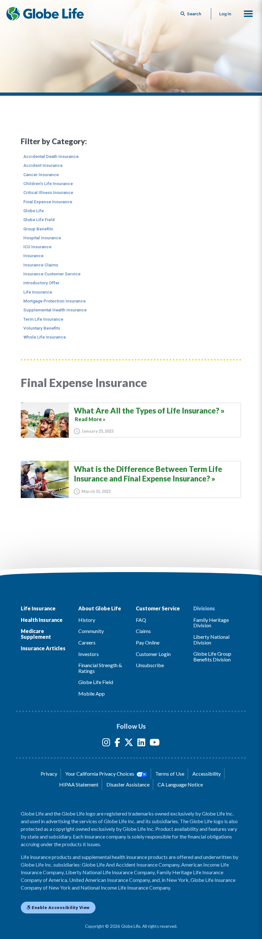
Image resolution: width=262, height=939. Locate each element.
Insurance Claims (40, 264)
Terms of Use (169, 774)
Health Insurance (42, 620)
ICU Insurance (37, 246)
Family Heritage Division (211, 623)
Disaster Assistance (128, 784)
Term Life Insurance (43, 319)
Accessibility (206, 774)
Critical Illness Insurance (48, 192)
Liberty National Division (211, 639)
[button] (248, 13)
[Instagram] (106, 744)
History (86, 620)
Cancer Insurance (41, 174)
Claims (143, 631)
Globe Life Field (39, 219)
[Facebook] (117, 744)
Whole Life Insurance (44, 336)
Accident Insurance (43, 165)
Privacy (49, 774)
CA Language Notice (180, 784)
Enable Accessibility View (60, 907)
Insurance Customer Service (52, 273)
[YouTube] (155, 744)
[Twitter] (128, 744)
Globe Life (33, 210)
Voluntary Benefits (41, 328)
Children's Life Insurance (48, 183)
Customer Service (158, 608)
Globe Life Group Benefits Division (212, 656)
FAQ (141, 620)
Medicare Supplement (36, 634)
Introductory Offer (41, 282)
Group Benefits (38, 228)
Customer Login (153, 654)
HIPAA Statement (78, 784)
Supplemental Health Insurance (55, 309)
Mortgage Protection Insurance (54, 300)
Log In (225, 13)
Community (91, 631)
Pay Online (147, 642)
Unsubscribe (150, 665)
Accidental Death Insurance (51, 156)
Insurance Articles (43, 648)
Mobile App (91, 693)
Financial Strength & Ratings (100, 668)
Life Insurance (37, 291)
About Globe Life (99, 608)
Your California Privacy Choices (100, 774)
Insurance (33, 255)
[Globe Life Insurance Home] (45, 13)
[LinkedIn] (141, 744)
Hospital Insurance (42, 237)
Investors (88, 654)
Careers (87, 642)
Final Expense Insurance (47, 201)
